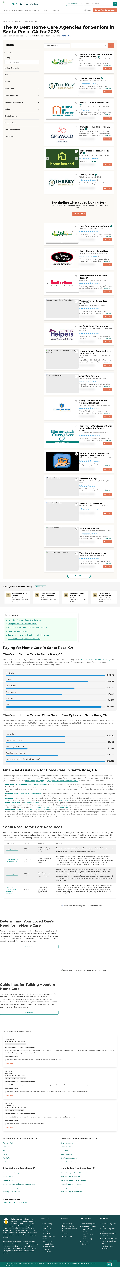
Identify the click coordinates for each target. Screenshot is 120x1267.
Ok (109, 1264)
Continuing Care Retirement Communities (19, 1184)
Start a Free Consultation (105, 10)
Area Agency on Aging (34, 781)
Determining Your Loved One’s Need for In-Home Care (28, 635)
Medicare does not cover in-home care (28, 794)
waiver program (63, 800)
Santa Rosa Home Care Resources (20, 631)
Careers (85, 1241)
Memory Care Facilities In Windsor (73, 1180)
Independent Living (10, 1188)
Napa (5, 1154)
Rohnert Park (8, 1143)
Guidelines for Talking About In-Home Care (24, 639)
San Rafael (7, 1158)
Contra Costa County (68, 1162)
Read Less (39, 586)
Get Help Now (79, 214)
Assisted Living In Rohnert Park (72, 1173)
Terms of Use (21, 1251)
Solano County (66, 1154)
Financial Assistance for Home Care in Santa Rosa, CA (27, 627)
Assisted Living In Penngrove (71, 1192)
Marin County (66, 1151)
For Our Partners (68, 1236)
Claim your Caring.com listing (15, 1202)
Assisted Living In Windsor (70, 1177)
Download (29, 947)
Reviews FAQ (87, 1239)
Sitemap (45, 1239)
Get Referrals (67, 1233)
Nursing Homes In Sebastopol (72, 1188)
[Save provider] (76, 54)
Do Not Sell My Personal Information (48, 1249)
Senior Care (6, 21)
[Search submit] (111, 45)
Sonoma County (67, 1143)
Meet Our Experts (89, 1226)
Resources (46, 1233)
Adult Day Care (8, 1177)
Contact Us (86, 1244)
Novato (5, 1151)
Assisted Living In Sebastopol (71, 1184)
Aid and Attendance (31, 803)
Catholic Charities (12, 850)
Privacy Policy (47, 1244)
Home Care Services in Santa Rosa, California (24, 620)
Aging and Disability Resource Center (62, 781)
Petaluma (6, 1147)
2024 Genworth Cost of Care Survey (95, 660)
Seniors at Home (12, 875)
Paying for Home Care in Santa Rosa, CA (22, 624)
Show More (79, 576)
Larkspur (6, 1162)
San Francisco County (69, 1158)
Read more (9, 1063)
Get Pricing (107, 68)
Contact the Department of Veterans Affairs (53, 807)
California (25, 21)
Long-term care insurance (37, 785)
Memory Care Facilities (11, 1192)
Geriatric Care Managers (12, 1173)
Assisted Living (8, 1180)
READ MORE (66, 36)
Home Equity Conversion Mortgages (35, 809)
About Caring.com (89, 1224)
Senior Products (48, 1236)
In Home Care (16, 21)
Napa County (66, 1147)
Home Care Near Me (109, 1238)
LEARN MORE (108, 65)
